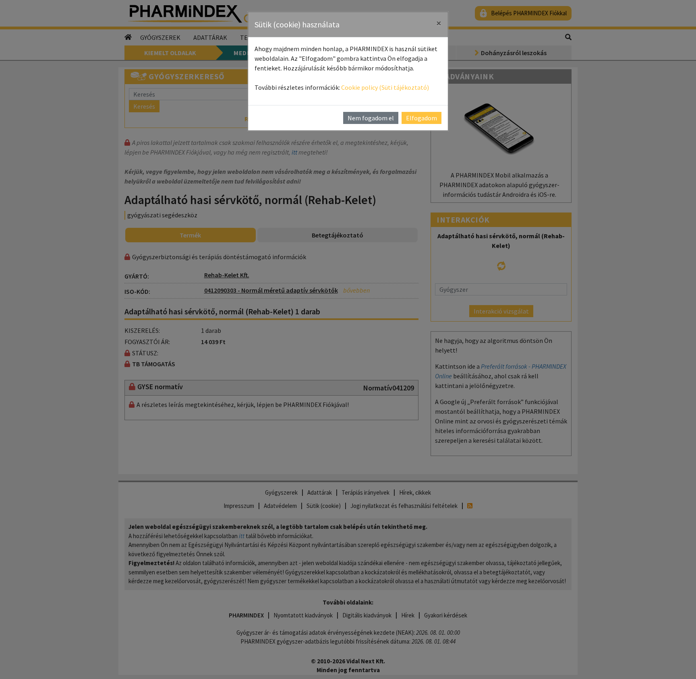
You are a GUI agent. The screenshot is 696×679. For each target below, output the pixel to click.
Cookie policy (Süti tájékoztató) (385, 87)
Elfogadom (421, 118)
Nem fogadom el (371, 118)
